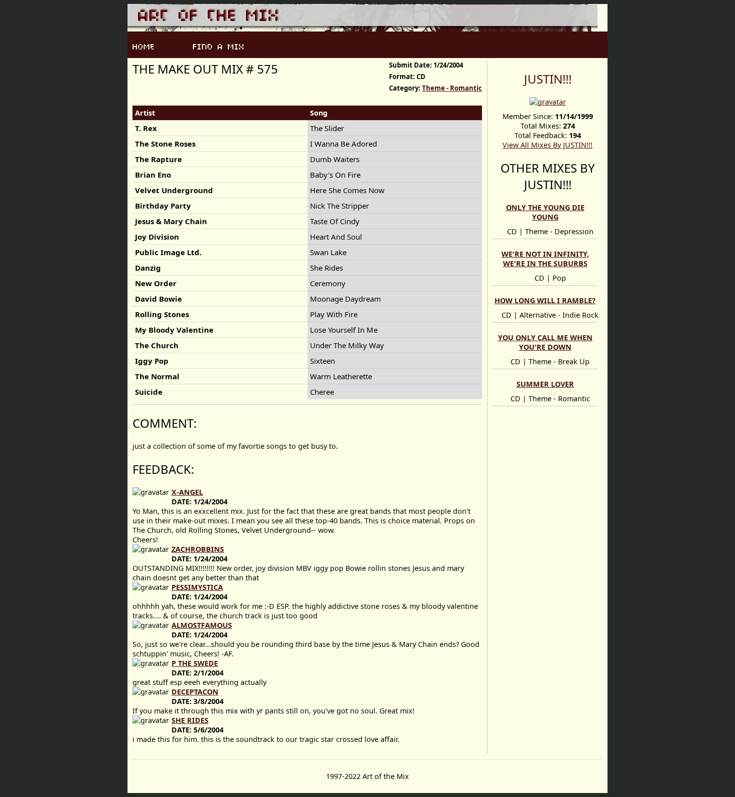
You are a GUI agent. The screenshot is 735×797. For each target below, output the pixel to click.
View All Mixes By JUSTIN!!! (547, 145)
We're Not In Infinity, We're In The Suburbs (545, 258)
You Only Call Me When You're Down (545, 342)
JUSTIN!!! (548, 79)
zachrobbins (198, 549)
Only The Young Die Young (545, 212)
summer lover (545, 384)
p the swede (195, 663)
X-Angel (187, 492)
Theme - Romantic (452, 88)
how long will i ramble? (545, 300)
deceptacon (195, 691)
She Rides (190, 720)
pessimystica (197, 587)
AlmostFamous (202, 625)
